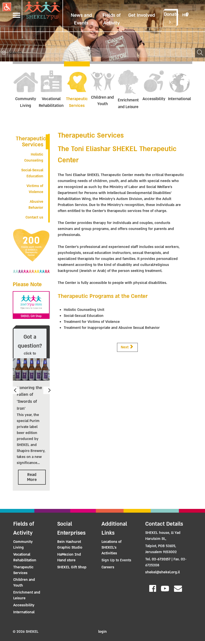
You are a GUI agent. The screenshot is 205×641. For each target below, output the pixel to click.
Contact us (34, 217)
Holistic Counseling (33, 157)
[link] (73, 544)
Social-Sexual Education (32, 173)
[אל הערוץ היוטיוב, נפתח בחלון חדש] (163, 586)
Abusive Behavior (35, 204)
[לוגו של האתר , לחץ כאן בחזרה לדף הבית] (42, 11)
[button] (6, 6)
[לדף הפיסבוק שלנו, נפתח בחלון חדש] (150, 586)
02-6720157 (161, 559)
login (102, 631)
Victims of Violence (34, 189)
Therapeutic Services (31, 141)
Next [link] (125, 347)
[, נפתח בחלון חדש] (31, 305)
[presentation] (16, 390)
